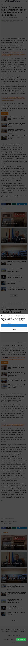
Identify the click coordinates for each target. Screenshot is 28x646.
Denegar (14, 329)
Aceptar (14, 325)
